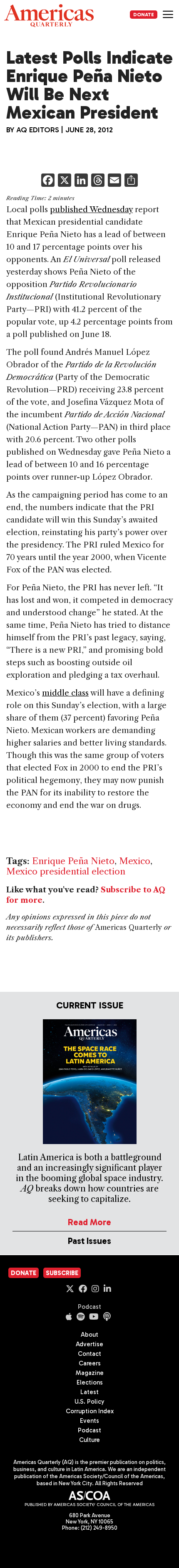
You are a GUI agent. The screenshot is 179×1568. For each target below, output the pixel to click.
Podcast (89, 1306)
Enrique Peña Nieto (73, 861)
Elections (90, 1382)
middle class (65, 693)
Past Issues (89, 1241)
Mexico (134, 861)
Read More (89, 1222)
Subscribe (62, 1273)
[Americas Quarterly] (49, 15)
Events (89, 1420)
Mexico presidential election (65, 871)
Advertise (89, 1344)
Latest (89, 1392)
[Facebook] (48, 181)
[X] (64, 181)
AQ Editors (37, 129)
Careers (90, 1363)
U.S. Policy (89, 1401)
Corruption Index (90, 1411)
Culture (89, 1440)
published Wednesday (91, 209)
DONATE (143, 14)
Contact (89, 1353)
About (89, 1334)
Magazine (90, 1373)
